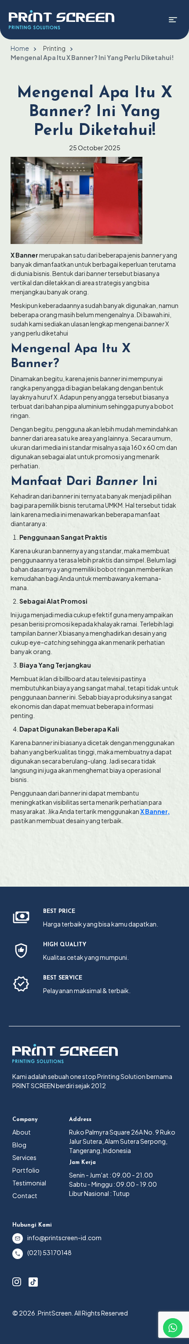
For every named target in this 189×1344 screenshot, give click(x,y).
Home (20, 48)
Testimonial (29, 1183)
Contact (24, 1195)
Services (24, 1157)
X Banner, (155, 811)
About (21, 1132)
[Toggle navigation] (172, 19)
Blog (19, 1145)
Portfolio (26, 1170)
